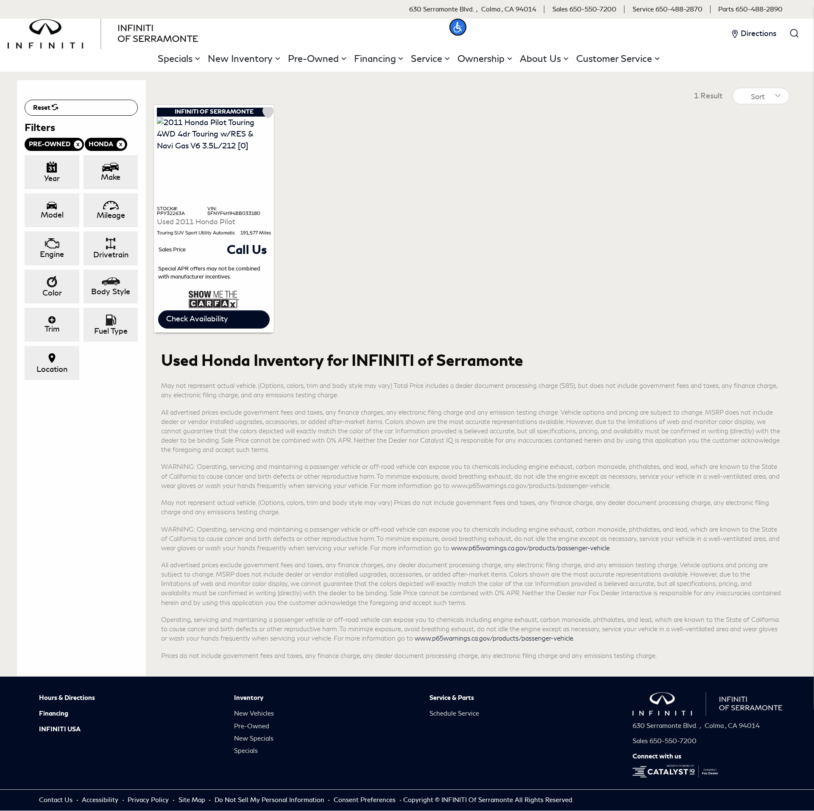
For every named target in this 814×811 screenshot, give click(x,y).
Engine (52, 254)
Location (51, 369)
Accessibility (101, 800)
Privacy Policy (149, 800)
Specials (246, 751)
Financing (53, 713)
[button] (457, 27)
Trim (52, 329)
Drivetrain (110, 254)
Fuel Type (111, 331)
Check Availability (197, 318)
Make (110, 177)
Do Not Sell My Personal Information (270, 800)
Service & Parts (451, 698)
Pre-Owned (251, 726)
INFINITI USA (60, 729)
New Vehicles (254, 713)
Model (52, 215)
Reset (42, 107)
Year (52, 178)
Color (52, 293)
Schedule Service (454, 713)
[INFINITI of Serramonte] (103, 32)
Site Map (192, 800)
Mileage (111, 215)
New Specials (253, 738)
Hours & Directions (67, 698)
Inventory (248, 698)
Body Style (110, 291)
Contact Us (56, 800)
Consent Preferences (365, 800)
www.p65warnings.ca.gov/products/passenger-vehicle (530, 548)
